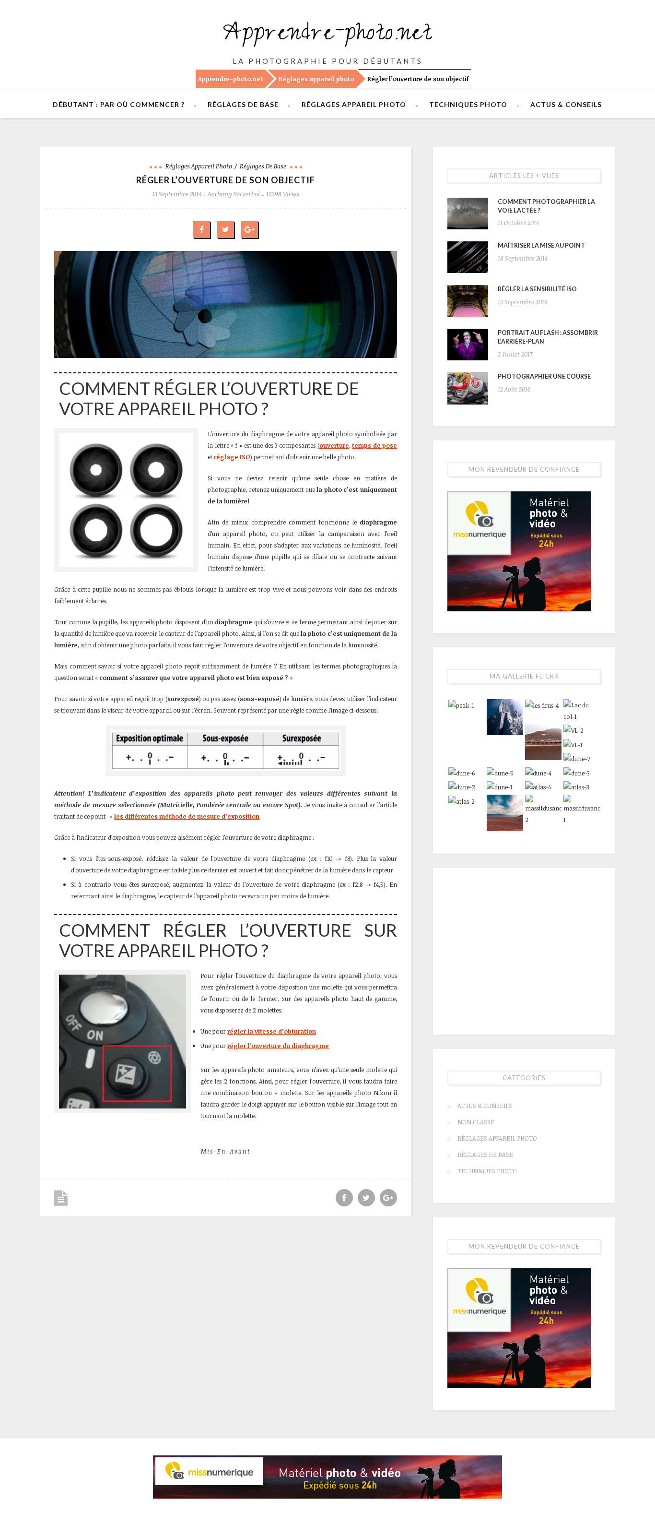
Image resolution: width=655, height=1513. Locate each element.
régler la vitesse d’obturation (271, 1031)
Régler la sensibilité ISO (537, 289)
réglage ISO (232, 457)
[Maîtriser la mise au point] (467, 257)
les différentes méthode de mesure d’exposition (186, 816)
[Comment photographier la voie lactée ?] (467, 213)
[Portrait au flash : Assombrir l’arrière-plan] (467, 344)
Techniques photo (468, 104)
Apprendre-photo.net (327, 36)
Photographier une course (544, 376)
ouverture (334, 445)
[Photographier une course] (467, 388)
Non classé (475, 1122)
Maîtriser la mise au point (541, 245)
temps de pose (374, 445)
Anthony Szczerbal (234, 194)
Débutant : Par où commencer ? (119, 104)
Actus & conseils (566, 104)
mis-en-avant (225, 1151)
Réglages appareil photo (316, 78)
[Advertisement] (524, 950)
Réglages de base (243, 104)
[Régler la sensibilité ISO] (467, 301)
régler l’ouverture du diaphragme (278, 1045)
